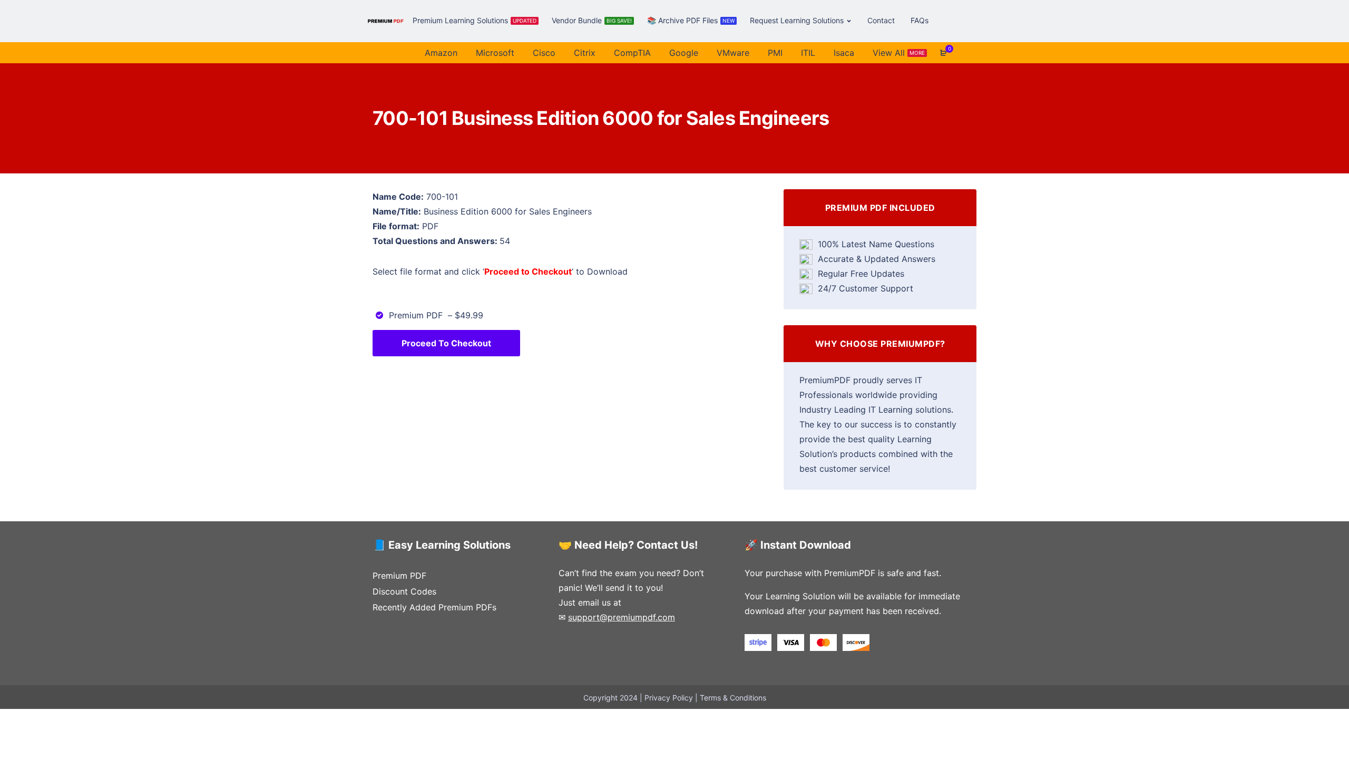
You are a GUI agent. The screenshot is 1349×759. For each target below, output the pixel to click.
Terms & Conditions (733, 697)
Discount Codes (404, 591)
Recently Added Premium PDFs (434, 607)
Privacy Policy (668, 697)
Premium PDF (399, 575)
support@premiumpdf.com (621, 617)
